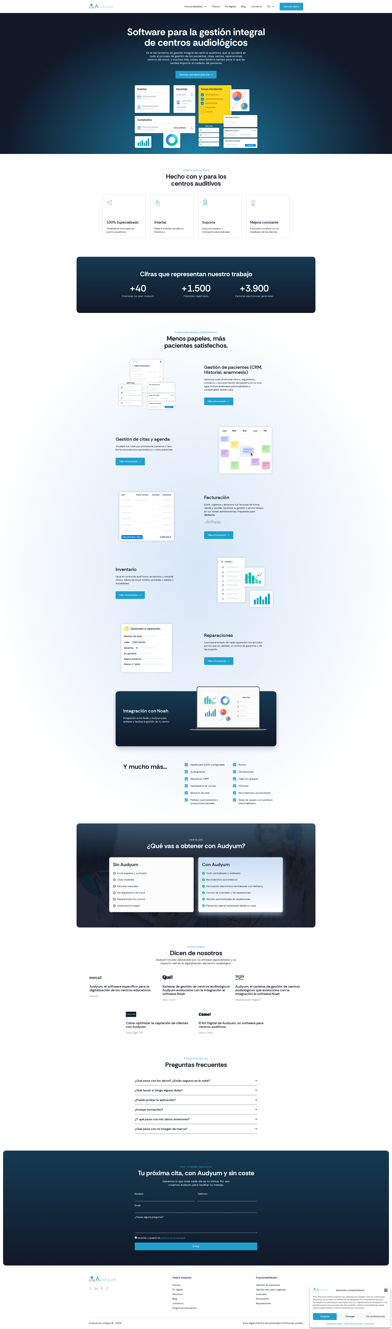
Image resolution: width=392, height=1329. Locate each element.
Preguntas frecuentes (184, 1308)
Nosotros (177, 1294)
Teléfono (202, 1194)
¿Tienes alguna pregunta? (149, 1217)
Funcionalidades (194, 6)
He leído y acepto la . (161, 1237)
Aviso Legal (369, 1323)
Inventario (261, 1294)
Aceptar (324, 1316)
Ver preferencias (375, 1316)
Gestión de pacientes (268, 1285)
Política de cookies (334, 1323)
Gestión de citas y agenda (271, 1289)
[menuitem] (271, 6)
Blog (243, 6)
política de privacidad (173, 1237)
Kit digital (230, 6)
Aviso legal (248, 1323)
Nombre (139, 1194)
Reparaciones (263, 1303)
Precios (216, 6)
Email (137, 1205)
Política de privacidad (353, 1323)
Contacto (256, 6)
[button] (385, 1290)
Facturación (262, 1298)
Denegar (350, 1316)
